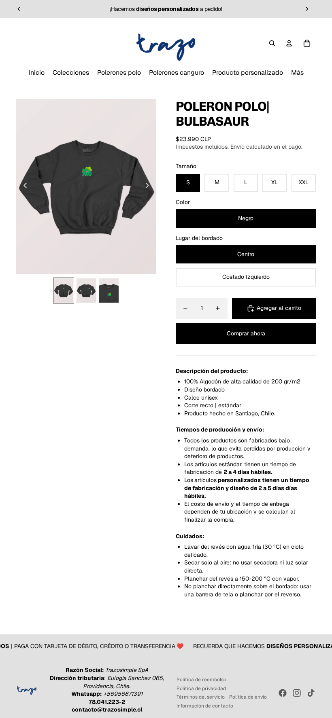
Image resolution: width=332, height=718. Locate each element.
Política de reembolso (201, 679)
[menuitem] (37, 73)
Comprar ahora (246, 333)
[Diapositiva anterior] (19, 9)
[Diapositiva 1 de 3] (63, 290)
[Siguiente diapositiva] (307, 9)
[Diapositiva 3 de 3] (109, 290)
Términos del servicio (201, 697)
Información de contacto (205, 706)
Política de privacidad (201, 688)
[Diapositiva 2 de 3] (86, 290)
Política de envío (248, 697)
